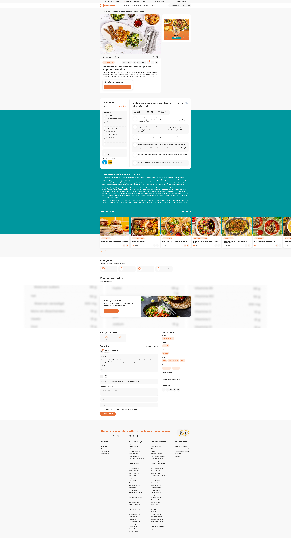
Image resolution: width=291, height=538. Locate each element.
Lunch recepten (133, 475)
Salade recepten (156, 446)
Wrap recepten (155, 480)
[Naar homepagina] (107, 5)
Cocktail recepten (156, 512)
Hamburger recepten (135, 492)
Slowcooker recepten (135, 466)
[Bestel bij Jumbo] (110, 162)
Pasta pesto (154, 505)
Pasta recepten (155, 500)
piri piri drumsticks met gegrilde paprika (152, 195)
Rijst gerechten (133, 490)
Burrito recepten (156, 485)
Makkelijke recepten (157, 468)
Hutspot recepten (156, 524)
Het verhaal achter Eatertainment (111, 444)
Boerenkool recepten (135, 497)
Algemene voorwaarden (182, 451)
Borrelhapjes (155, 509)
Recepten (126, 5)
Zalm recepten (155, 449)
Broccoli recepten (134, 500)
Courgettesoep (133, 461)
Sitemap (177, 456)
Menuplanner (176, 5)
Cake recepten (133, 507)
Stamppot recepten (157, 519)
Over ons (153, 5)
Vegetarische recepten (158, 466)
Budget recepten (134, 456)
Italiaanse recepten (134, 446)
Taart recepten (133, 512)
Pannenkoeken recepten (136, 458)
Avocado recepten (134, 521)
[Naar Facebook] (137, 436)
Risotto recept (133, 480)
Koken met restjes (137, 5)
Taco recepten (155, 490)
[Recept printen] (152, 62)
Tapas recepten (133, 444)
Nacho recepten (156, 488)
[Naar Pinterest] (134, 436)
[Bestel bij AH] (104, 162)
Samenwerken (105, 451)
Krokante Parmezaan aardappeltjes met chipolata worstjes (128, 11)
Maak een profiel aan (181, 446)
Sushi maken (132, 488)
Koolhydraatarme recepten (159, 475)
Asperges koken (133, 531)
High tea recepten (156, 514)
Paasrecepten (133, 519)
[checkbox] (186, 103)
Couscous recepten (134, 505)
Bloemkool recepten (135, 495)
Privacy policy (179, 454)
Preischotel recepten (157, 526)
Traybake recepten (157, 458)
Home (101, 11)
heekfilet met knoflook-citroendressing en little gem (163, 193)
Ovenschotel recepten (158, 463)
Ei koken (153, 451)
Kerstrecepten (133, 517)
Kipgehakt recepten (135, 529)
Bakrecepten (133, 449)
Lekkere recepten (134, 473)
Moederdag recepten (135, 524)
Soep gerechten (156, 495)
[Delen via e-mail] (156, 62)
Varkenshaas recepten (158, 521)
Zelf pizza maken (134, 478)
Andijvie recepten (134, 526)
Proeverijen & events (107, 449)
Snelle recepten (156, 471)
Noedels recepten (134, 485)
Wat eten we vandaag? (158, 456)
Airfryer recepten (134, 463)
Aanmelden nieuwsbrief (182, 449)
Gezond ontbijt (155, 473)
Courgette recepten (135, 502)
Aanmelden (186, 5)
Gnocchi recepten (134, 483)
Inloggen (177, 444)
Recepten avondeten (157, 478)
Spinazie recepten (156, 517)
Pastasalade (154, 507)
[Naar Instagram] (130, 436)
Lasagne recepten (156, 497)
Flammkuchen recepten (158, 483)
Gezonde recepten (134, 451)
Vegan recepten (134, 471)
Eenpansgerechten (134, 468)
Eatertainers (105, 454)
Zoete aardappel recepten (159, 461)
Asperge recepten (156, 529)
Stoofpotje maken (156, 454)
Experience (104, 446)
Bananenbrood (133, 454)
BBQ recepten (155, 444)
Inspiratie (145, 5)
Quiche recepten (156, 492)
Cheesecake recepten (135, 509)
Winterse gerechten (135, 514)
